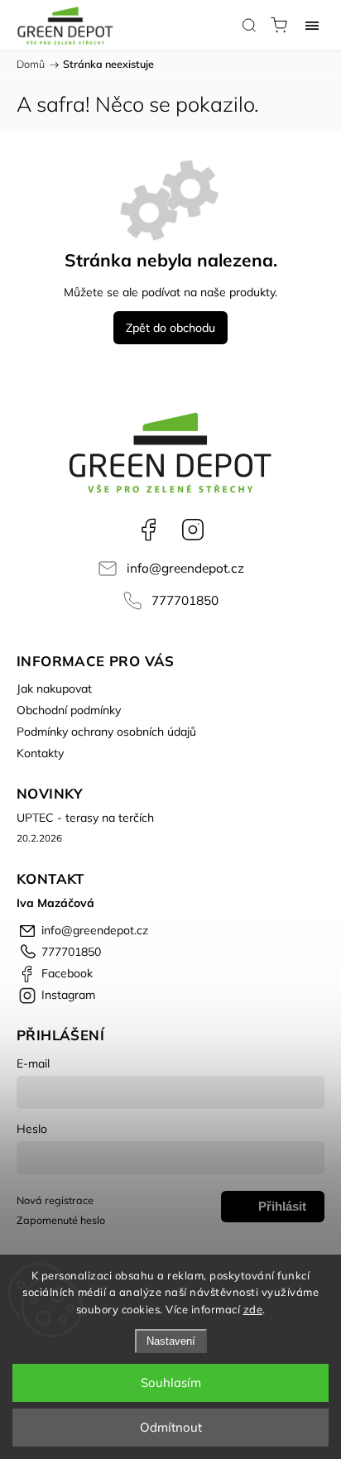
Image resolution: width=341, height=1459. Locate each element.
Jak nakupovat (54, 688)
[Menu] (312, 24)
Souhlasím (171, 1382)
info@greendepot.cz (185, 568)
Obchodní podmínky (69, 710)
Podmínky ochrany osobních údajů (106, 731)
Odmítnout (171, 1427)
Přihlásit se (282, 1210)
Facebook (148, 529)
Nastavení (170, 1341)
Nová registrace (55, 1200)
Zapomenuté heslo (61, 1219)
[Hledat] (249, 24)
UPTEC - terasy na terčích (85, 817)
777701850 (185, 600)
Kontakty (40, 753)
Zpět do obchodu (170, 327)
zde (253, 1309)
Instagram (192, 529)
